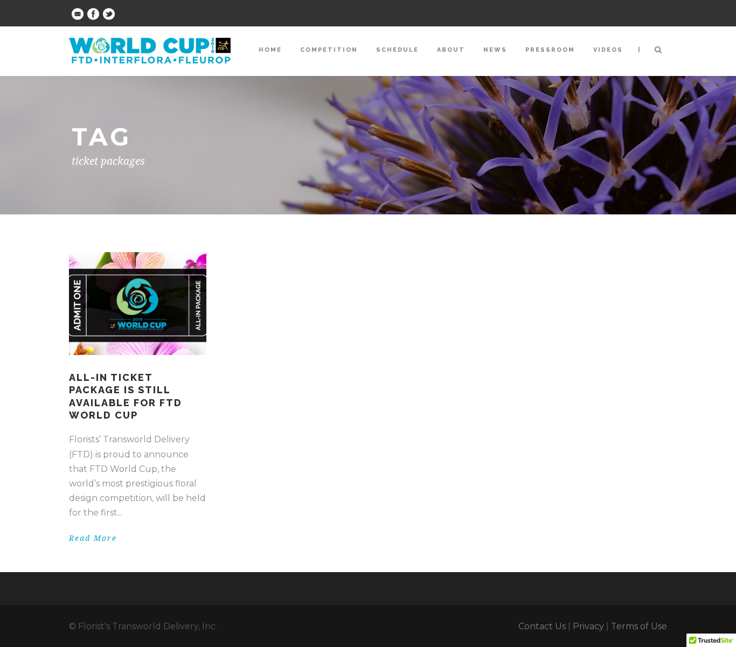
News (495, 49)
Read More (93, 538)
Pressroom (550, 49)
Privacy (588, 626)
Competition (329, 49)
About (451, 49)
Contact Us (542, 626)
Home (270, 49)
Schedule (397, 49)
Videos (608, 49)
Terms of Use (639, 626)
